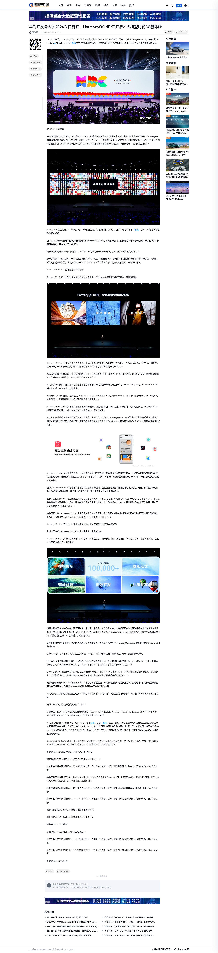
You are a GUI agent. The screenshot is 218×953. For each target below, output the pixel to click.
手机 (136, 230)
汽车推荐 (171, 89)
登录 (179, 6)
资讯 (69, 5)
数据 (131, 5)
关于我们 (35, 74)
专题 (114, 5)
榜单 (123, 5)
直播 (97, 5)
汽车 (77, 5)
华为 (168, 31)
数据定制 (35, 68)
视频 (106, 5)
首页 (60, 5)
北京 (92, 723)
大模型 (87, 5)
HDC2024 (181, 31)
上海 (105, 723)
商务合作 (35, 62)
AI (55, 43)
